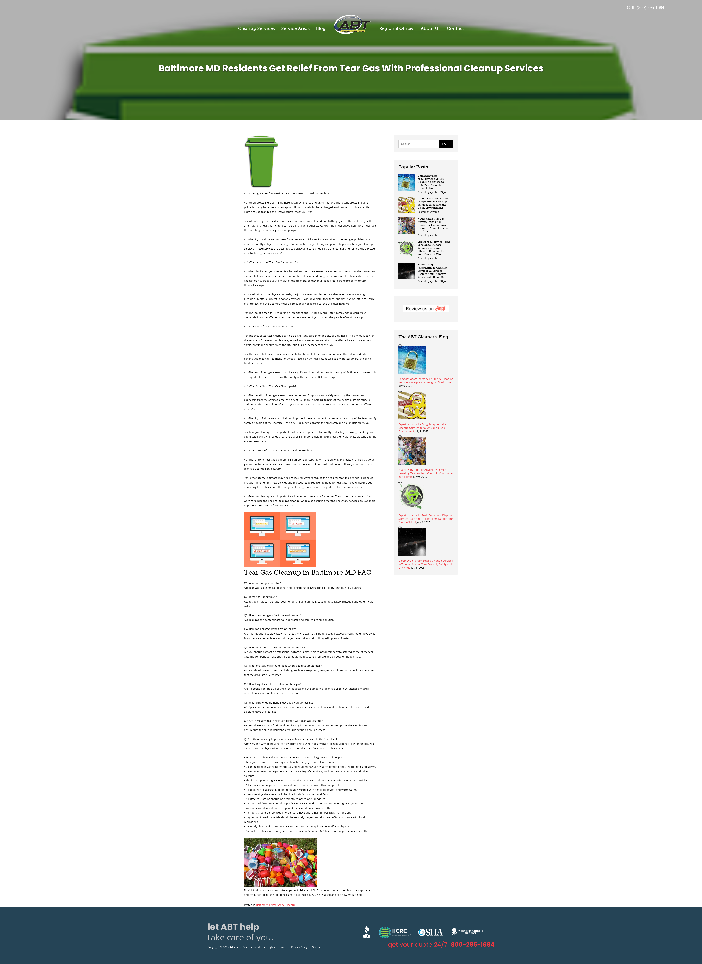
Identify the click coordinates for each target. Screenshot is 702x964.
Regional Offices (396, 28)
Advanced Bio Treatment (352, 24)
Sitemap (317, 947)
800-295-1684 (473, 944)
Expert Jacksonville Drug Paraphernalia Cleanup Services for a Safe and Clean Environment (434, 203)
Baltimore (262, 905)
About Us (431, 28)
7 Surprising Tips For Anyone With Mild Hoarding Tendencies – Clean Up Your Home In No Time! (433, 225)
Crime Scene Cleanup (282, 905)
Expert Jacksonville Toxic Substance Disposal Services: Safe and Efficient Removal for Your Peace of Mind (434, 248)
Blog (321, 28)
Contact (455, 28)
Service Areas (295, 28)
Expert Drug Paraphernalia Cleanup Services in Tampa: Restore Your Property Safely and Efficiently (432, 271)
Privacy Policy (299, 947)
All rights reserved (275, 947)
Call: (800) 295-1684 (645, 7)
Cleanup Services (256, 28)
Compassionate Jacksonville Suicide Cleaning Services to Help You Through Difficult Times (431, 182)
